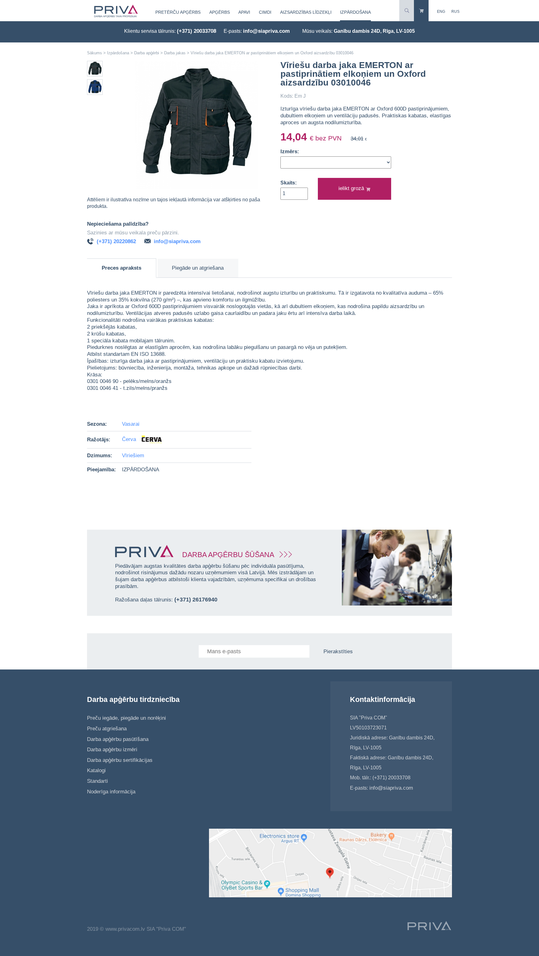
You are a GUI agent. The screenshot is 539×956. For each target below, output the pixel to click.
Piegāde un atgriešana (198, 268)
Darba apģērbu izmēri (112, 750)
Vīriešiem (133, 455)
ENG (441, 11)
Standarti (97, 781)
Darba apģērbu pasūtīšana (117, 739)
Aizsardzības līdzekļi (306, 12)
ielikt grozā (352, 188)
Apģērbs (219, 12)
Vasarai (130, 424)
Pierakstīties (338, 651)
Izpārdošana (355, 12)
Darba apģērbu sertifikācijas (120, 760)
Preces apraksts (121, 268)
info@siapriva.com (266, 31)
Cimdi (265, 12)
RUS (455, 11)
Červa (130, 440)
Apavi (244, 12)
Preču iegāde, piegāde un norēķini (126, 718)
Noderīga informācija (111, 792)
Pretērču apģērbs (178, 12)
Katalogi (96, 770)
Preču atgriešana (107, 729)
